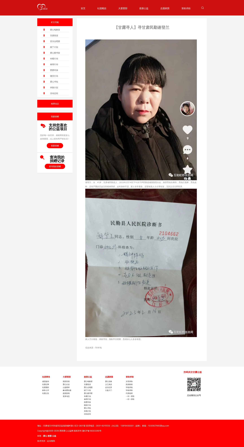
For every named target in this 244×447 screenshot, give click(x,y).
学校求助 (129, 387)
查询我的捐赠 (55, 166)
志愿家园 (164, 8)
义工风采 (108, 384)
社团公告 (45, 393)
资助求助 (185, 8)
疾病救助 (129, 384)
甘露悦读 (54, 35)
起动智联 (51, 441)
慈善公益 (143, 8)
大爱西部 (122, 8)
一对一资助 (130, 396)
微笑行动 (54, 76)
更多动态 (66, 396)
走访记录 (108, 387)
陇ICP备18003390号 (91, 431)
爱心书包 (54, 81)
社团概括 (101, 8)
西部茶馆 (66, 381)
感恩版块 (45, 381)
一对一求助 (130, 399)
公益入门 (108, 390)
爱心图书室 (55, 53)
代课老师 (129, 393)
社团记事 (45, 384)
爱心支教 (108, 381)
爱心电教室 (55, 29)
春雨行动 (54, 64)
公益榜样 (66, 387)
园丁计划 (54, 47)
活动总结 (54, 93)
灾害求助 (129, 381)
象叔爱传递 (67, 390)
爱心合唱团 (88, 387)
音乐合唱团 (55, 41)
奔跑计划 (54, 87)
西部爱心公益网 (66, 431)
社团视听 (45, 387)
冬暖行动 (54, 58)
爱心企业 (66, 384)
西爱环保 (54, 70)
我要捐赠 (55, 145)
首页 (83, 8)
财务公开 (45, 390)
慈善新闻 (66, 393)
